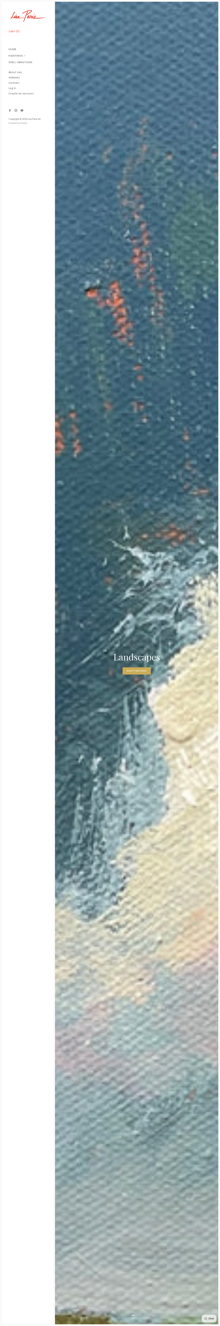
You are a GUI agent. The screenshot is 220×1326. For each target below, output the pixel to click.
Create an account (21, 93)
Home (12, 49)
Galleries (14, 77)
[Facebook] (10, 110)
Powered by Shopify (18, 123)
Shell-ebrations (20, 62)
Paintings (16, 55)
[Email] (22, 110)
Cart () (14, 31)
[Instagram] (16, 110)
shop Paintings (117, 671)
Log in (12, 88)
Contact (14, 83)
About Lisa (15, 72)
